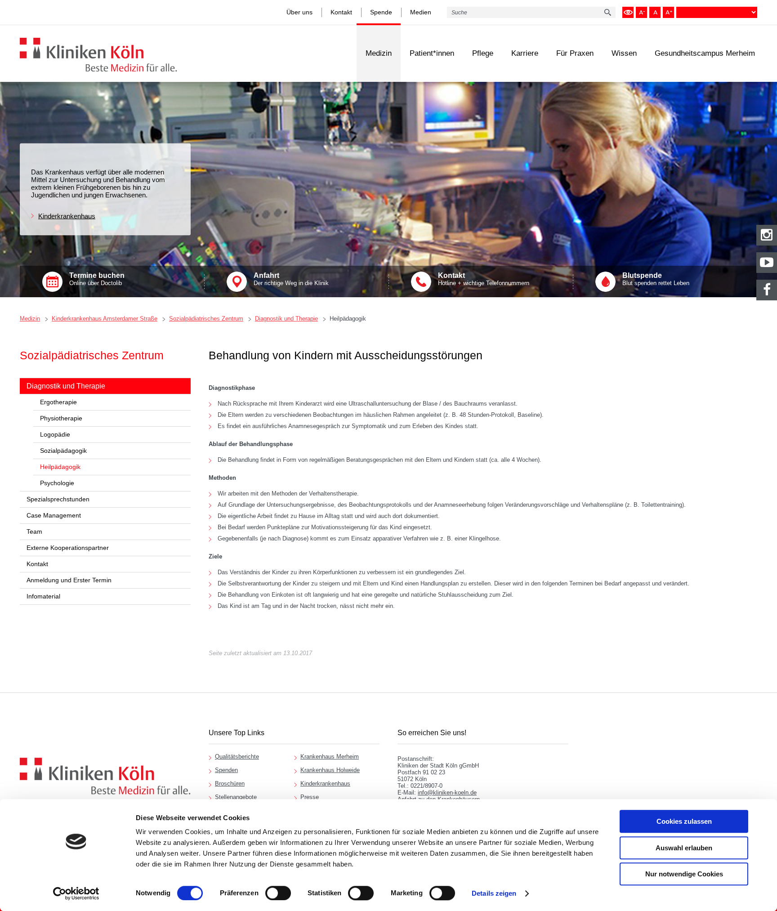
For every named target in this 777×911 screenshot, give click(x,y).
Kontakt (341, 12)
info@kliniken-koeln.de (447, 792)
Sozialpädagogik (63, 450)
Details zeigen (494, 893)
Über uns (299, 12)
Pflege (482, 53)
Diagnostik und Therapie (286, 318)
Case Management (54, 515)
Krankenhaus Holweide (330, 770)
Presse (309, 797)
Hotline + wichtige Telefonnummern (483, 279)
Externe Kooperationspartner (68, 547)
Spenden (226, 770)
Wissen (624, 53)
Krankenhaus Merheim (329, 756)
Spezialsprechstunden (58, 499)
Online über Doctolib (97, 279)
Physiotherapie (61, 418)
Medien (420, 12)
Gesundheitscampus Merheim (705, 53)
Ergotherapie (58, 402)
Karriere (524, 53)
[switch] (278, 893)
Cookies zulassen (684, 821)
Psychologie (57, 483)
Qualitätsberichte (237, 756)
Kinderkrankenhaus (66, 216)
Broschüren (230, 783)
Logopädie (55, 434)
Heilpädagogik (348, 318)
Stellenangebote (236, 797)
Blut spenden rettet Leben (655, 279)
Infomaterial (43, 596)
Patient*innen (432, 53)
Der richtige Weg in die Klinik (291, 279)
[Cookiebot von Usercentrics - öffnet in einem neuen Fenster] (76, 893)
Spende (381, 12)
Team (34, 531)
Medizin (379, 53)
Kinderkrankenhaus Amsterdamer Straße (104, 318)
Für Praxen (575, 53)
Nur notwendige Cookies (684, 874)
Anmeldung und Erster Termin (69, 580)
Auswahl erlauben (684, 848)
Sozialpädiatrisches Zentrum (206, 318)
